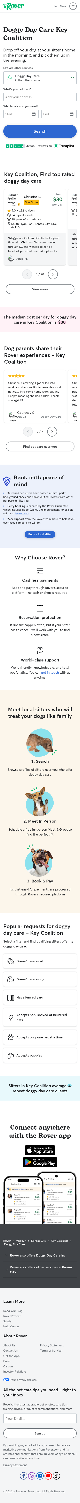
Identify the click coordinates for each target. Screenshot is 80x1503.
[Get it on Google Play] (40, 1162)
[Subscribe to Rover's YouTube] (48, 1476)
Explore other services (18, 68)
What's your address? (17, 89)
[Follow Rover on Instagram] (31, 1476)
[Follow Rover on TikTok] (56, 1476)
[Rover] (13, 6)
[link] (40, 131)
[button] (73, 6)
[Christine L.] (35, 227)
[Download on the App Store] (40, 1150)
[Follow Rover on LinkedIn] (40, 1476)
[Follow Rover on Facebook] (23, 1476)
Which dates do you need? (20, 106)
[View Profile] (35, 396)
